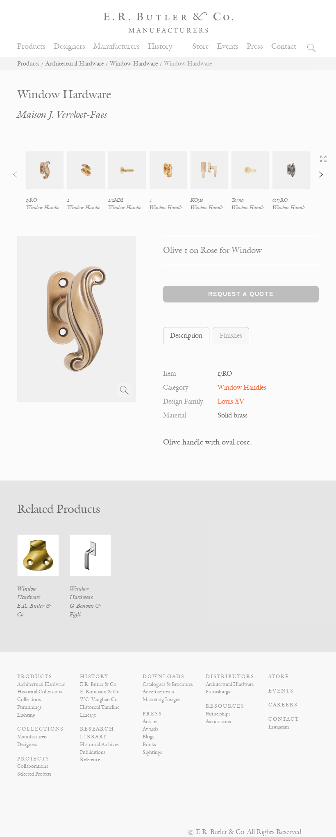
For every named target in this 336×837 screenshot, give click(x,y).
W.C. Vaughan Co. (99, 699)
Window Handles (242, 388)
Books (149, 744)
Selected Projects (34, 774)
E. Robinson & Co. (100, 691)
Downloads (164, 676)
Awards (150, 729)
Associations (218, 721)
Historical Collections (39, 691)
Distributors (230, 676)
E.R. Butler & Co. (99, 684)
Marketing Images (161, 699)
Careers (283, 705)
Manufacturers (116, 46)
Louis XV (231, 401)
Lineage (88, 715)
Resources (225, 706)
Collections (29, 699)
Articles (150, 721)
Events (227, 46)
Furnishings (29, 707)
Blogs (148, 736)
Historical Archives (99, 744)
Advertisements (158, 691)
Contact (283, 46)
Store (200, 46)
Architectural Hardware (74, 63)
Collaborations (32, 766)
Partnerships (218, 714)
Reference (90, 759)
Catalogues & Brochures (168, 684)
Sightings (152, 752)
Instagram (278, 727)
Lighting (26, 715)
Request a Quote (240, 294)
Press (255, 46)
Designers (69, 46)
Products (31, 46)
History (160, 46)
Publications (92, 752)
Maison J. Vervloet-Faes (62, 115)
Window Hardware (134, 63)
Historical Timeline (99, 707)
